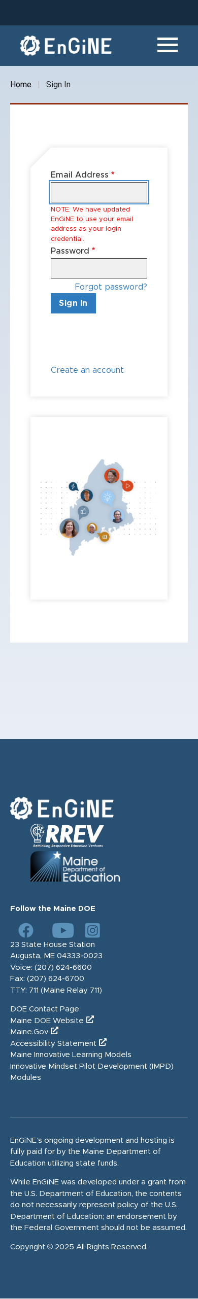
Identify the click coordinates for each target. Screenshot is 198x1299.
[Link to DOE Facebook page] (26, 930)
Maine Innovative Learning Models (70, 1055)
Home (20, 84)
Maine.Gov (29, 1032)
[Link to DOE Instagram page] (93, 930)
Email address (80, 175)
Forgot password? (111, 287)
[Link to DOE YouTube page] (59, 930)
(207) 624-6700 (55, 978)
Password (70, 251)
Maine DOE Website (47, 1021)
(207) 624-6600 (63, 967)
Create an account (87, 370)
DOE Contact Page (44, 1009)
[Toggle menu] (167, 46)
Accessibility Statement (53, 1043)
